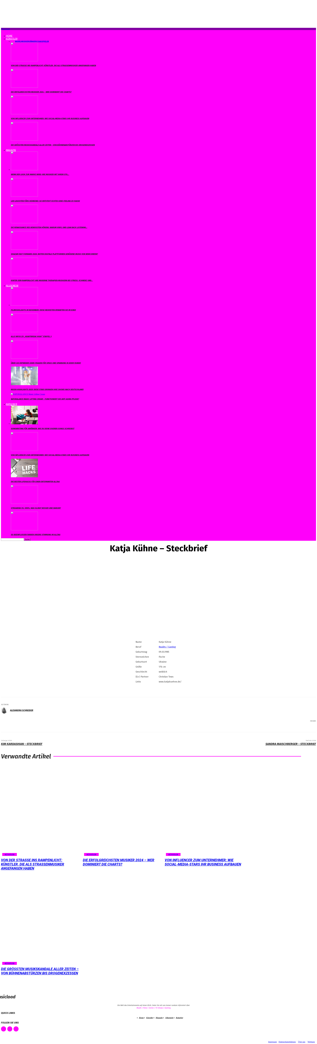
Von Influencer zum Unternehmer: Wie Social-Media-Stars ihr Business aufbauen (50, 118)
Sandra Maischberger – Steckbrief (290, 744)
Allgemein (12, 285)
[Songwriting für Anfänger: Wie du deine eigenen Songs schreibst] (24, 424)
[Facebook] (279, 727)
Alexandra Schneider (21, 710)
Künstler (11, 38)
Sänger (32, 41)
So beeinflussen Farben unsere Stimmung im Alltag (35, 534)
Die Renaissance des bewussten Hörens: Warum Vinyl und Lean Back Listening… (49, 227)
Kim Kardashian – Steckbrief (21, 744)
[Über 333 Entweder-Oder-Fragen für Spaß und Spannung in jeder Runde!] (24, 358)
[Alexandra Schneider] (5, 710)
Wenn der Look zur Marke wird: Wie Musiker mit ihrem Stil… (40, 174)
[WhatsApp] (301, 727)
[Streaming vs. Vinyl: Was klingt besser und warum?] (24, 503)
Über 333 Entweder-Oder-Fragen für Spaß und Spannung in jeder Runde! (46, 363)
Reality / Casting (167, 647)
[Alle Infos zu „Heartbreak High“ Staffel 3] (24, 331)
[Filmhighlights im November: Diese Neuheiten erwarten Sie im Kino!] (24, 305)
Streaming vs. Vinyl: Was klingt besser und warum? (36, 508)
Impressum (272, 1042)
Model (18, 41)
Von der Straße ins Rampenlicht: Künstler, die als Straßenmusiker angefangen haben (53, 65)
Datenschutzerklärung (287, 1042)
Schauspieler (42, 41)
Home (9, 35)
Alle (13, 41)
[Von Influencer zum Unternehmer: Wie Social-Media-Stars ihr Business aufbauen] (24, 113)
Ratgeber (11, 404)
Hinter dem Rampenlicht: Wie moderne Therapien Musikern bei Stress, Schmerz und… (52, 280)
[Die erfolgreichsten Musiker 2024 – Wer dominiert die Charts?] (24, 87)
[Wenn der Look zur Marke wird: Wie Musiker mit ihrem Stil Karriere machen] (24, 169)
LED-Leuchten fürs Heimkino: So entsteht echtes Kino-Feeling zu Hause (45, 201)
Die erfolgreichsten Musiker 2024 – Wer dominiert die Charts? (41, 92)
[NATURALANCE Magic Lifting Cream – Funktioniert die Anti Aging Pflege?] (28, 394)
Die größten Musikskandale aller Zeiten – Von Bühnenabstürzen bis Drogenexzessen (53, 145)
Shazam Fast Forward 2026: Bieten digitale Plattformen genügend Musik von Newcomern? (54, 254)
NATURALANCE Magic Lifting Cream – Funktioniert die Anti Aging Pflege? (45, 399)
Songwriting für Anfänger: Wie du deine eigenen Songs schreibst (42, 428)
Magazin (11, 150)
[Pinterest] (294, 727)
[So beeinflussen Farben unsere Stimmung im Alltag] (24, 530)
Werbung (311, 1042)
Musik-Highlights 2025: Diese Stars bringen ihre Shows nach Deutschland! (47, 389)
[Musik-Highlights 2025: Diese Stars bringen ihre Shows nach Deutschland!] (24, 384)
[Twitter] (286, 727)
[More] (310, 727)
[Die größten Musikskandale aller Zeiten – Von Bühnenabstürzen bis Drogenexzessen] (24, 140)
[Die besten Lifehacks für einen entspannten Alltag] (24, 477)
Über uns (301, 1042)
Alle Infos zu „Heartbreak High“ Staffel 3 (31, 336)
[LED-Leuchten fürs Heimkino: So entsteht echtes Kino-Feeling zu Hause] (24, 196)
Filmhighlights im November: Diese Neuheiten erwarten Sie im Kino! (43, 310)
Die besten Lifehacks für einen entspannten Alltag (35, 481)
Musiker (25, 41)
